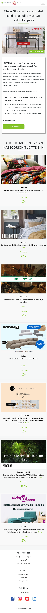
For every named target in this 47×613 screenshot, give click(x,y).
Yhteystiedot (23, 581)
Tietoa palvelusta (24, 592)
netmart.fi (23, 560)
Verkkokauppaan (14, 126)
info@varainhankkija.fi (23, 557)
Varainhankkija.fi (23, 574)
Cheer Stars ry (20, 3)
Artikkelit (23, 577)
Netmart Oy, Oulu (23, 563)
